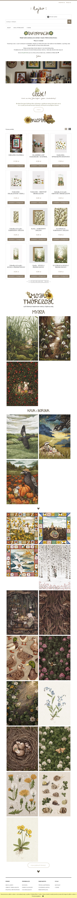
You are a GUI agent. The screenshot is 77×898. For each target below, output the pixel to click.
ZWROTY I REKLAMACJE (12, 887)
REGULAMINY (9, 885)
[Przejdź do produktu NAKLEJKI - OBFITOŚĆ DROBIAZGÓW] (38, 180)
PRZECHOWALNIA (43, 889)
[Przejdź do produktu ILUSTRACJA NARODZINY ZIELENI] (61, 217)
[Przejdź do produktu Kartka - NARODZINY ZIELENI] (38, 217)
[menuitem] (9, 27)
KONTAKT (57, 885)
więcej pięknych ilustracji (38, 865)
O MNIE (57, 887)
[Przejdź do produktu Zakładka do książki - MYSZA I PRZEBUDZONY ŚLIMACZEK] (16, 254)
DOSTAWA (25, 885)
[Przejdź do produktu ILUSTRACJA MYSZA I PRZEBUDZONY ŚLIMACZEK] (61, 254)
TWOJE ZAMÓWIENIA (44, 885)
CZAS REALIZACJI (27, 889)
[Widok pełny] (69, 129)
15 (47, 281)
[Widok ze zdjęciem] (66, 129)
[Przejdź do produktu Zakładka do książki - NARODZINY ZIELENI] (16, 217)
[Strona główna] (38, 9)
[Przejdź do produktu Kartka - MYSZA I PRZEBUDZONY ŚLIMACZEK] (38, 254)
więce (38, 109)
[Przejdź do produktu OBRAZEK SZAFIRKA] (16, 143)
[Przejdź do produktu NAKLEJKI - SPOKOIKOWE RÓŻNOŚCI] (61, 143)
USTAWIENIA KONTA (44, 887)
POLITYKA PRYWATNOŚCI (13, 889)
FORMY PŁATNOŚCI (27, 887)
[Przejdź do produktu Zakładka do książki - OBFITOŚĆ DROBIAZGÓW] (61, 180)
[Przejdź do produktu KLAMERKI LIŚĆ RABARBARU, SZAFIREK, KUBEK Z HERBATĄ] (38, 143)
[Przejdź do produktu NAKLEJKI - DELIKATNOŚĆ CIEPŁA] (16, 180)
